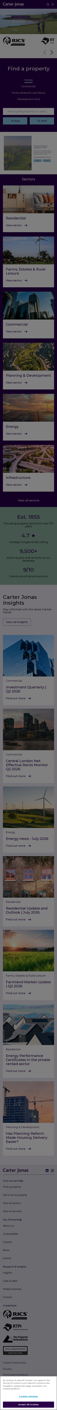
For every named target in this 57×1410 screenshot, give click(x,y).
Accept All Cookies (28, 1404)
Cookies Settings (28, 1396)
